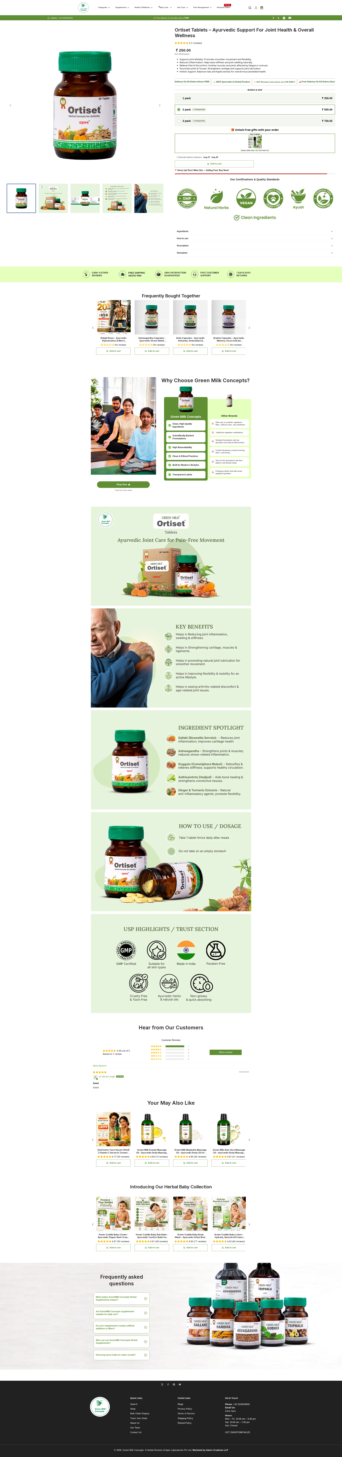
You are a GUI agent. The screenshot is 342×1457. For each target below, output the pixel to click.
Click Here (230, 1411)
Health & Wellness (142, 7)
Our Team (135, 1427)
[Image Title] (273, 18)
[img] (99, 1072)
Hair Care (181, 7)
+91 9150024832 (241, 1404)
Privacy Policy (185, 1409)
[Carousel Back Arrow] (10, 105)
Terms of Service (186, 1413)
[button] (182, 43)
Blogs (180, 1404)
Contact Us (135, 1432)
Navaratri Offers (223, 7)
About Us (134, 1423)
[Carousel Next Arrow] (159, 105)
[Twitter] (162, 1384)
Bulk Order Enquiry (139, 1413)
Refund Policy (185, 1423)
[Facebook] (168, 1384)
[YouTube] (180, 1384)
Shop (132, 1409)
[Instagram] (174, 1384)
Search (133, 1404)
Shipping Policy (185, 1418)
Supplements (120, 7)
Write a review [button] (225, 1052)
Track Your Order (138, 1418)
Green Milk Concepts (133, 1450)
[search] (250, 7)
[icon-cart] (262, 8)
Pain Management (201, 7)
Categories (102, 7)
